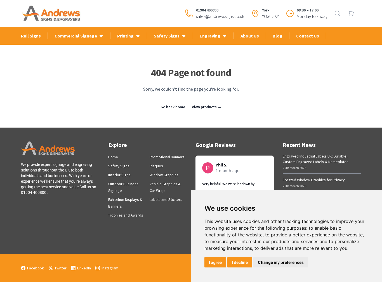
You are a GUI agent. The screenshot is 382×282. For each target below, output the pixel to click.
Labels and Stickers (166, 199)
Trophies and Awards (125, 215)
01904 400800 (207, 10)
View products (206, 106)
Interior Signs (119, 174)
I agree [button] (215, 262)
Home (113, 156)
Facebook (35, 268)
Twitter (61, 268)
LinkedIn (84, 268)
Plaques (156, 165)
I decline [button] (240, 262)
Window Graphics (164, 174)
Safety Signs (118, 165)
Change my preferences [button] (281, 262)
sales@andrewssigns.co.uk (220, 16)
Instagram (110, 268)
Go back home (173, 106)
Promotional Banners (167, 156)
